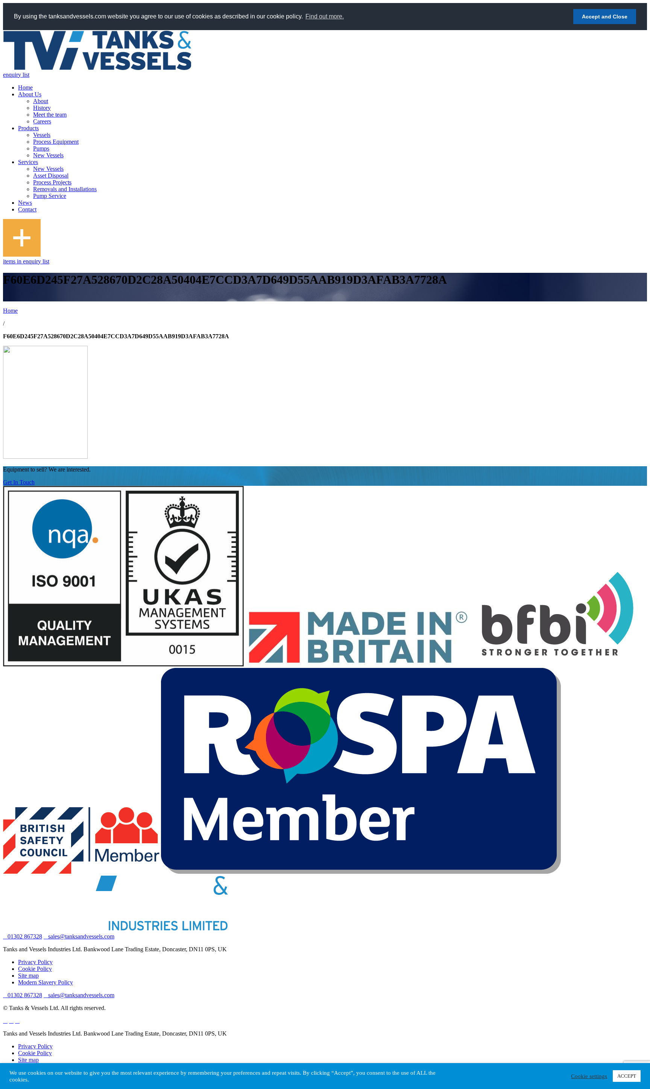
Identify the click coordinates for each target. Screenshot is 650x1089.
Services (28, 162)
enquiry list (16, 74)
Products (28, 128)
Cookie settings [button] (589, 1076)
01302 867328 (25, 936)
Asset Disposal (50, 175)
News (25, 202)
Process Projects (52, 182)
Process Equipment (56, 141)
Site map (28, 975)
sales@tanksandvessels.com (81, 936)
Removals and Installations (65, 189)
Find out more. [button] (324, 16)
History (42, 108)
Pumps (41, 148)
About (40, 101)
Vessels (41, 135)
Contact (27, 209)
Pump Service (49, 196)
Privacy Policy (35, 962)
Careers (42, 121)
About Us (29, 94)
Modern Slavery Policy (45, 982)
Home (25, 87)
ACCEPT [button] (626, 1076)
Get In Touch (19, 482)
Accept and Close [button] (604, 17)
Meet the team (50, 114)
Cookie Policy (35, 969)
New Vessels (48, 155)
